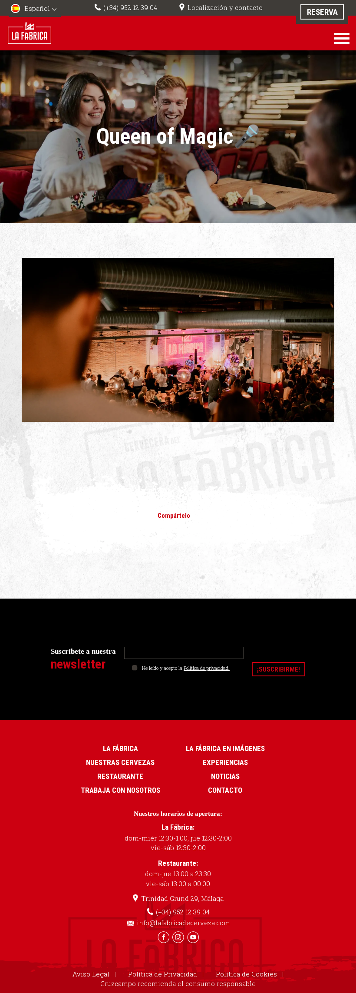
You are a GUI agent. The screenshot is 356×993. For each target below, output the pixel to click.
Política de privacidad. (207, 668)
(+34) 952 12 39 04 (130, 7)
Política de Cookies (246, 974)
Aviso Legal (91, 974)
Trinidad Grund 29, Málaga (182, 898)
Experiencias (225, 762)
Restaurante (120, 776)
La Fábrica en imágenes (225, 748)
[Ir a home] (29, 33)
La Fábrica (120, 748)
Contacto (225, 790)
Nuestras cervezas (120, 762)
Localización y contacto (225, 7)
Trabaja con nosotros (120, 790)
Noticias (225, 776)
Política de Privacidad (162, 974)
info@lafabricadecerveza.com (183, 922)
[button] (35, 9)
